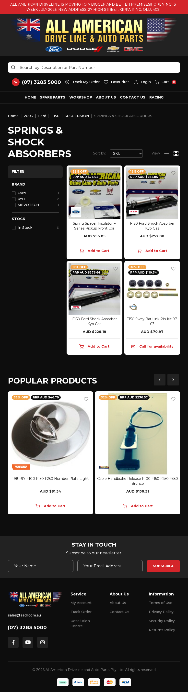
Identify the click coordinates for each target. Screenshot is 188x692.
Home (30, 97)
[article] (50, 453)
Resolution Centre (80, 623)
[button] (142, 82)
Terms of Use (160, 603)
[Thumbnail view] (176, 153)
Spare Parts (52, 97)
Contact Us (132, 97)
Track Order (81, 612)
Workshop (80, 97)
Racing (156, 97)
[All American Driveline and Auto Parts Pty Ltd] (94, 35)
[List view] (167, 153)
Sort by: (99, 153)
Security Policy (162, 621)
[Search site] (13, 67)
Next (173, 379)
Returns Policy (162, 630)
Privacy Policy (161, 612)
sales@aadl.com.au (24, 615)
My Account (81, 603)
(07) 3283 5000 (27, 627)
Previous (159, 379)
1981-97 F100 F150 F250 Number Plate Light (50, 478)
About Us (106, 97)
